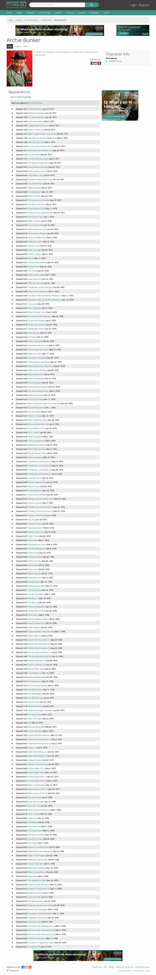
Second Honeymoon (36, 407)
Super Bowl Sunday (36, 801)
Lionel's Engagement (36, 440)
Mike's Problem (34, 196)
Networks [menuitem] (30, 12)
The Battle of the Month (37, 357)
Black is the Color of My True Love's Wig (44, 403)
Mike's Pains (33, 565)
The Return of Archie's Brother (40, 913)
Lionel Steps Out (34, 279)
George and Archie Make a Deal (41, 498)
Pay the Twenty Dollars (37, 453)
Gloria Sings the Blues (37, 449)
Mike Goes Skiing (35, 706)
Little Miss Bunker (35, 839)
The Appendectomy (36, 901)
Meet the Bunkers (35, 109)
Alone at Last (33, 552)
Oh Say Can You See (36, 324)
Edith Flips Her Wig (35, 283)
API (105, 967)
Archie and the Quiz (36, 532)
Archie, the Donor (35, 557)
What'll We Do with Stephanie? (40, 851)
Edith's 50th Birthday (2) (37, 756)
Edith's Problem (34, 221)
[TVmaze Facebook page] (23, 967)
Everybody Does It (35, 527)
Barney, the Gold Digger (37, 909)
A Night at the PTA (35, 892)
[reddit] (95, 64)
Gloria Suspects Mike (36, 586)
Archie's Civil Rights (36, 594)
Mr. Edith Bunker (34, 681)
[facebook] (92, 64)
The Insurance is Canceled (38, 200)
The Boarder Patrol (35, 698)
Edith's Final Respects (37, 855)
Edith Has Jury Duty (36, 142)
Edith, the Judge (34, 250)
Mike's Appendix (34, 308)
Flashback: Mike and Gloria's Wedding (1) (44, 295)
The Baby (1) (33, 598)
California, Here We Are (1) (38, 884)
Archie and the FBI (35, 225)
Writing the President (36, 113)
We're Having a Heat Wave (38, 362)
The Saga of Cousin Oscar (38, 163)
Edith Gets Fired (34, 921)
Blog (111, 967)
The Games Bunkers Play (38, 391)
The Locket (32, 304)
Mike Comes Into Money (38, 291)
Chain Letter (33, 569)
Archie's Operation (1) (36, 660)
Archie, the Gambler (36, 378)
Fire (29, 722)
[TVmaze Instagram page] (26, 967)
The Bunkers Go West (37, 880)
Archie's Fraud (33, 266)
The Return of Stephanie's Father (41, 942)
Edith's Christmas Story (37, 420)
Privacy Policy (139, 971)
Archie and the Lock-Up (37, 171)
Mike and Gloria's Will (36, 677)
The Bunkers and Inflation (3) (39, 469)
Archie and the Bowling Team (39, 316)
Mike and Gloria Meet (36, 785)
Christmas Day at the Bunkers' (40, 212)
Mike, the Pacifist (35, 718)
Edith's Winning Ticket (37, 312)
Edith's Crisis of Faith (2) (37, 793)
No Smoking (33, 540)
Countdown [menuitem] (94, 12)
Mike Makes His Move (37, 544)
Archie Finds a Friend (36, 610)
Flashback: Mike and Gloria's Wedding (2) (44, 299)
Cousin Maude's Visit (36, 208)
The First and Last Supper (38, 158)
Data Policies (142, 967)
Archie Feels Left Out (36, 428)
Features (97, 967)
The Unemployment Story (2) (39, 656)
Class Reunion (34, 333)
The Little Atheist (34, 590)
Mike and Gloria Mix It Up (38, 424)
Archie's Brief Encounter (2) (39, 644)
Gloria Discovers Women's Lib (40, 150)
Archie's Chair (33, 702)
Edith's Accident (34, 187)
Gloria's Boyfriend (35, 436)
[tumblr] (99, 64)
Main (10, 46)
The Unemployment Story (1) (39, 652)
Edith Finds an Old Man (37, 370)
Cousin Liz (32, 747)
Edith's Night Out (34, 635)
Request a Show (124, 967)
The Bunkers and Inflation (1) (39, 461)
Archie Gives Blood (35, 121)
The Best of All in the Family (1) (40, 507)
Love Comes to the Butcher (39, 809)
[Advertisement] (59, 30)
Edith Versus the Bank (37, 868)
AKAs (25, 46)
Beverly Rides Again (36, 668)
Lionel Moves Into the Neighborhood (42, 138)
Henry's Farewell (34, 382)
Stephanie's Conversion (37, 917)
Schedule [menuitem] (69, 12)
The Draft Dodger (35, 693)
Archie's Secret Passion (37, 685)
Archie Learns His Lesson (38, 349)
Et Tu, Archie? (33, 432)
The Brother (32, 822)
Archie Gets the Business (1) (39, 739)
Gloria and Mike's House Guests (41, 631)
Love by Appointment (36, 623)
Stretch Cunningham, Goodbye (40, 710)
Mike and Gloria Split (36, 727)
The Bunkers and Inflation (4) (39, 474)
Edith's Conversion (35, 395)
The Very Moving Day (36, 548)
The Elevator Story (35, 216)
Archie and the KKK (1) (37, 776)
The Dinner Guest (35, 830)
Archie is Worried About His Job (40, 146)
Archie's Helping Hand (37, 482)
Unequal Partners (35, 760)
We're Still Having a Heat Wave (40, 366)
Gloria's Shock (34, 486)
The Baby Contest (35, 689)
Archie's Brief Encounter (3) (39, 648)
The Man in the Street (36, 204)
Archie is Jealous (35, 254)
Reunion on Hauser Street (38, 847)
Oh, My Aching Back (36, 117)
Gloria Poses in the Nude (38, 167)
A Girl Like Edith (34, 897)
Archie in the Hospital (36, 320)
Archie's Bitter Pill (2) (36, 772)
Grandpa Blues (34, 581)
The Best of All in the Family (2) (40, 511)
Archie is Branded (35, 341)
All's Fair (31, 519)
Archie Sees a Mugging (37, 233)
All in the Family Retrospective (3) (41, 934)
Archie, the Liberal (35, 731)
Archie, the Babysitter (36, 606)
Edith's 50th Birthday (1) (37, 751)
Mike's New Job (34, 826)
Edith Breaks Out (35, 577)
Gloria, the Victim (35, 353)
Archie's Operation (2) (36, 664)
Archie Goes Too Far (36, 328)
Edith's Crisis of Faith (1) (37, 789)
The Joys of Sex (34, 714)
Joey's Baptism (34, 627)
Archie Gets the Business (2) (39, 743)
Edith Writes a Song (36, 175)
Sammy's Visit (34, 245)
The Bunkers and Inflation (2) (39, 465)
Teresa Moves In (34, 673)
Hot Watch (32, 337)
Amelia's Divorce (35, 523)
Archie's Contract (35, 503)
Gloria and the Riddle (36, 274)
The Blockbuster (34, 192)
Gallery (17, 46)
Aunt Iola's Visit (34, 805)
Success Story (34, 154)
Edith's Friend (33, 536)
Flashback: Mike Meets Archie (40, 179)
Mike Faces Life (34, 573)
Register (144, 5)
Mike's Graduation (35, 457)
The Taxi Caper (34, 411)
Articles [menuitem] (58, 12)
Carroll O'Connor (115, 61)
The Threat (32, 270)
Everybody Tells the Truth (38, 345)
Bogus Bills (32, 876)
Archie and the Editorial (37, 262)
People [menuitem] (19, 12)
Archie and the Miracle (37, 494)
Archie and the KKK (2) (37, 780)
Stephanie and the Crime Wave (40, 905)
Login (133, 5)
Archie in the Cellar (35, 399)
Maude (31, 258)
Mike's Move (33, 615)
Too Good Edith (34, 946)
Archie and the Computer (38, 386)
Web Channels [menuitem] (45, 12)
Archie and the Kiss (36, 374)
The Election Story (35, 183)
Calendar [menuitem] (81, 12)
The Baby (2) (33, 602)
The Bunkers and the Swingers (40, 287)
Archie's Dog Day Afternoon (39, 735)
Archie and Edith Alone (37, 237)
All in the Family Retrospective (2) (41, 930)
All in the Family (20, 97)
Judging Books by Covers (38, 125)
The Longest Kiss (35, 490)
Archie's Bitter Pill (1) (36, 768)
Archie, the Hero (34, 561)
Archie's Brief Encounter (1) (39, 639)
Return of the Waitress (37, 872)
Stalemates (32, 818)
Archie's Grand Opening (37, 764)
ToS (147, 971)
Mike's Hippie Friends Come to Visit (42, 133)
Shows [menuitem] (9, 12)
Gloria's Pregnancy (35, 129)
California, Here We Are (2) (38, 888)
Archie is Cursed (34, 415)
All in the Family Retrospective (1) (41, 926)
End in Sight (33, 843)
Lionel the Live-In (34, 478)
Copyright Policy (125, 971)
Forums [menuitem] (107, 12)
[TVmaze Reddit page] (30, 967)
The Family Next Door (36, 938)
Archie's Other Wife (36, 863)
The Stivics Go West (36, 834)
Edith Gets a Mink (35, 241)
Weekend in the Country (37, 859)
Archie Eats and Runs (36, 445)
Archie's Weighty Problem (38, 619)
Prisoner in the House (36, 515)
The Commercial (34, 797)
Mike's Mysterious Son (37, 229)
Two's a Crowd (34, 814)
